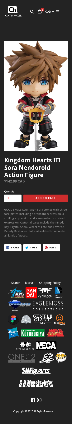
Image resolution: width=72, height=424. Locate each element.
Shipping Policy (50, 283)
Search (15, 283)
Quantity (9, 191)
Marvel (30, 283)
